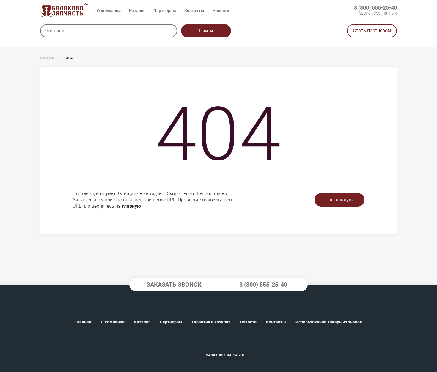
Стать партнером (372, 30)
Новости (221, 10)
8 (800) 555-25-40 (375, 7)
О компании (109, 10)
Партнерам (164, 10)
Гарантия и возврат (211, 322)
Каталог (137, 10)
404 (69, 58)
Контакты (194, 10)
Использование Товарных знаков (328, 322)
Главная (47, 58)
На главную (339, 200)
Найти (206, 31)
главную (131, 206)
